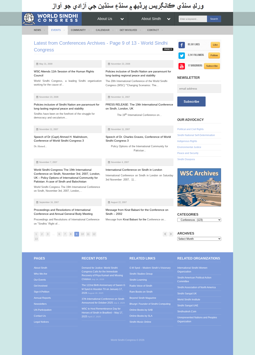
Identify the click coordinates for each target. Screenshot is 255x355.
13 (36, 239)
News (37, 30)
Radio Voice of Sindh (140, 285)
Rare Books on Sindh (141, 291)
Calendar (103, 30)
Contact (153, 30)
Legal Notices (41, 321)
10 (82, 234)
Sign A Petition (41, 291)
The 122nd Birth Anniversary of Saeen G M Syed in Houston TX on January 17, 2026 (103, 289)
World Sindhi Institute (188, 299)
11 (88, 234)
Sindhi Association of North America (196, 287)
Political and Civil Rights (190, 129)
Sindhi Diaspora (186, 159)
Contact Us (40, 316)
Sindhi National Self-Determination (196, 135)
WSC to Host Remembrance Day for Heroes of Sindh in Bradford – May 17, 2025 (102, 312)
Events (56, 30)
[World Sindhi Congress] (52, 18)
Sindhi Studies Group (141, 273)
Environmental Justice (189, 147)
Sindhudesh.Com (186, 311)
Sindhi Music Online (140, 321)
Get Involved (128, 30)
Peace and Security (187, 153)
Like (215, 44)
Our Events (40, 279)
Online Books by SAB (141, 310)
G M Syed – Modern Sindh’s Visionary (150, 267)
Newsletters (40, 304)
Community (78, 30)
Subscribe (212, 66)
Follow (214, 55)
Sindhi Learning (138, 279)
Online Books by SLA (140, 316)
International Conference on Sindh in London (134, 169)
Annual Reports (42, 298)
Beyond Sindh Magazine (142, 298)
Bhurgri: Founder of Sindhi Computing (150, 304)
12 (94, 234)
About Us (104, 19)
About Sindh (151, 19)
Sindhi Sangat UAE (187, 305)
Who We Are (40, 273)
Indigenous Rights (187, 141)
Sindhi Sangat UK (187, 293)
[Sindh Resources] (199, 187)
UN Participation (43, 310)
